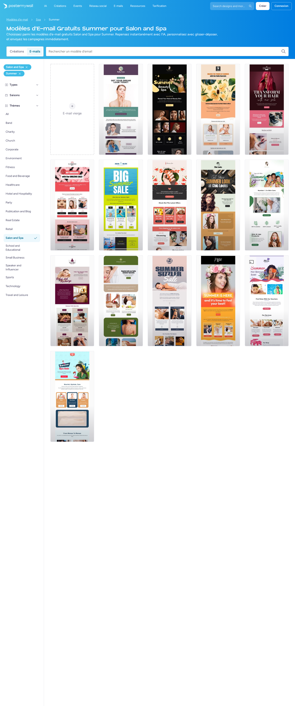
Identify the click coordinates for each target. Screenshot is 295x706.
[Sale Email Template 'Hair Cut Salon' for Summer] (267, 109)
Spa (38, 19)
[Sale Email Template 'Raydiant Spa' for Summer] (218, 300)
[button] (37, 84)
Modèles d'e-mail (17, 19)
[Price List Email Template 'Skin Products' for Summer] (72, 396)
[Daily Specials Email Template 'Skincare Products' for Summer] (218, 109)
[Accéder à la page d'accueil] (16, 6)
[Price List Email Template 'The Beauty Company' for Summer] (169, 109)
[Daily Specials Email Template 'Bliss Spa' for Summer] (72, 300)
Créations (17, 51)
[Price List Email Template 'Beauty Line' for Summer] (169, 205)
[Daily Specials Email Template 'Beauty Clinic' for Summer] (121, 109)
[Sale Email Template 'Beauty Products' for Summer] (72, 205)
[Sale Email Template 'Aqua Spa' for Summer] (121, 205)
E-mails (35, 51)
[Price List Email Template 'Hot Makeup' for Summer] (267, 300)
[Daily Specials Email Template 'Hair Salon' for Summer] (218, 205)
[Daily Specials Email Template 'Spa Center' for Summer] (121, 300)
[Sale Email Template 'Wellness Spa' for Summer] (169, 300)
